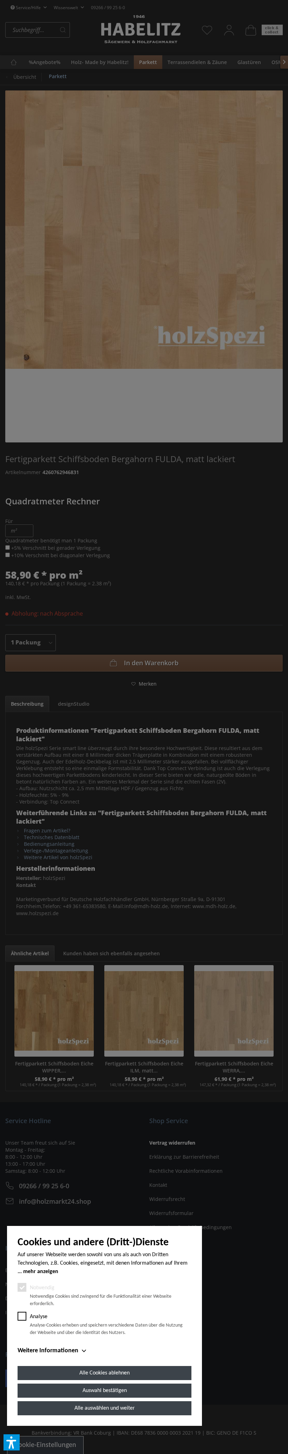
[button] (12, 1442)
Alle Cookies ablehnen (104, 1373)
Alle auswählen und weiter (104, 1408)
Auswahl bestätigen (105, 1390)
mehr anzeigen (40, 1271)
